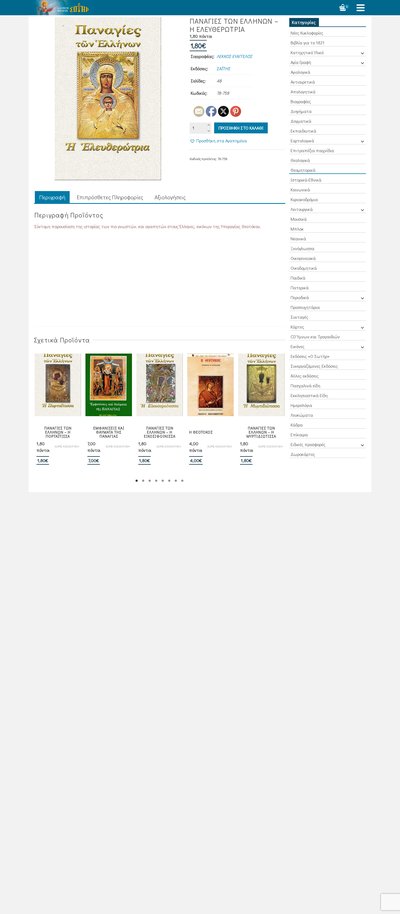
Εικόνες (297, 346)
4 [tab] (156, 480)
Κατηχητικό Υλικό (307, 52)
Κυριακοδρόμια (304, 199)
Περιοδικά (300, 297)
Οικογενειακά (303, 258)
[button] (218, 140)
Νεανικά (298, 238)
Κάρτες (297, 327)
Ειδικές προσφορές (308, 444)
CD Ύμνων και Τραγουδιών (315, 336)
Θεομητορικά (303, 170)
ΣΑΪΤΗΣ (223, 68)
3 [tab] (149, 480)
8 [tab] (182, 480)
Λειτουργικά (302, 209)
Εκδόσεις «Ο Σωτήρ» (310, 356)
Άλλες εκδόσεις (305, 376)
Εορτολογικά (302, 140)
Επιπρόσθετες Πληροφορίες (110, 197)
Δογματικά (301, 121)
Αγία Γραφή (301, 62)
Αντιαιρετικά (303, 82)
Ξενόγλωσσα (302, 248)
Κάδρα (297, 425)
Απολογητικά (303, 91)
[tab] (52, 197)
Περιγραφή (52, 197)
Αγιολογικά (300, 72)
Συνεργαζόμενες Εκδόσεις (314, 366)
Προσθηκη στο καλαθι (241, 128)
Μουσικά (299, 219)
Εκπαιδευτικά (303, 131)
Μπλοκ (297, 229)
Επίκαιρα (299, 434)
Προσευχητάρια (305, 307)
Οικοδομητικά (304, 268)
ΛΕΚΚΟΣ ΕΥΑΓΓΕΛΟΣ (234, 56)
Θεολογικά (300, 160)
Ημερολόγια (301, 405)
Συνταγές (299, 317)
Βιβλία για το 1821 (307, 42)
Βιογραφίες (301, 101)
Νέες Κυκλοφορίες (307, 33)
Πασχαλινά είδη (305, 385)
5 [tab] (162, 480)
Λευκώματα (302, 415)
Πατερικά (300, 287)
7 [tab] (176, 480)
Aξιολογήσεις (170, 197)
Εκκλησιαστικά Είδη (309, 395)
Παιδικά (298, 278)
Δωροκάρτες (303, 454)
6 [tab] (169, 480)
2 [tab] (143, 480)
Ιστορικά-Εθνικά (306, 180)
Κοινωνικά (300, 189)
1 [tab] (136, 480)
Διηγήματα (301, 111)
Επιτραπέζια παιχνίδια (312, 150)
